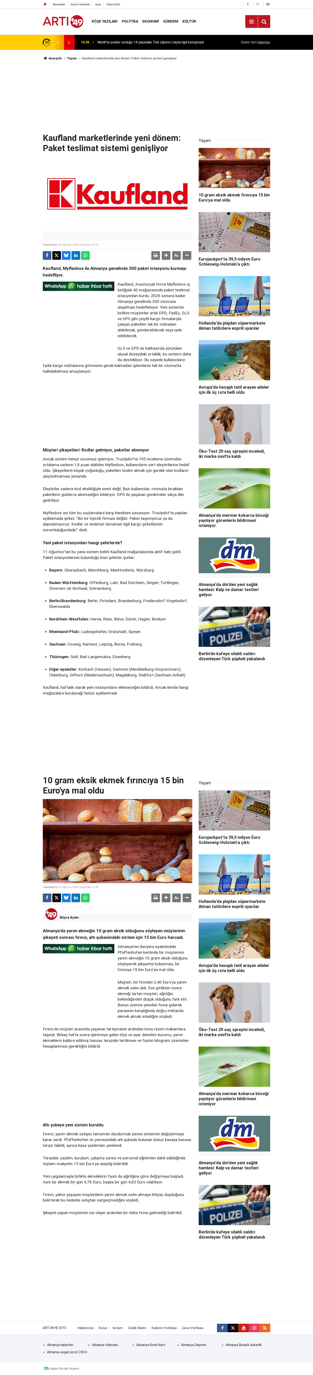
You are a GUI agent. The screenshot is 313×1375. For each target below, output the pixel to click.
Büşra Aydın (69, 917)
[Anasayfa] (45, 4)
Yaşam (72, 58)
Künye (103, 1328)
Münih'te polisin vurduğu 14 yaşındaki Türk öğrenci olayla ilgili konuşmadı (150, 42)
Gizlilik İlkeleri (137, 1328)
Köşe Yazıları (105, 21)
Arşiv (98, 4)
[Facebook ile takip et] (222, 1328)
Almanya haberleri (60, 1345)
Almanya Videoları (105, 1345)
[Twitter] (56, 255)
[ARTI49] (63, 21)
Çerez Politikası (193, 1328)
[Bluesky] (66, 255)
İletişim (118, 1328)
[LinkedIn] (76, 255)
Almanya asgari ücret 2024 (67, 1352)
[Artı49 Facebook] (247, 4)
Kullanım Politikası (164, 1328)
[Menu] (251, 22)
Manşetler (59, 4)
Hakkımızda (85, 1328)
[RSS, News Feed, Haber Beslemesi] (265, 1328)
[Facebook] (47, 255)
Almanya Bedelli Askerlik (243, 1345)
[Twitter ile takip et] (233, 1328)
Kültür (189, 21)
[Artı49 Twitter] (257, 4)
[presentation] (58, 42)
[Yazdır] (155, 255)
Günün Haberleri (80, 4)
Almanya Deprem (193, 1345)
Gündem (170, 21)
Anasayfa (55, 58)
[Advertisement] (156, 97)
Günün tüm (255, 42)
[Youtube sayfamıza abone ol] (243, 1328)
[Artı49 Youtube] (268, 4)
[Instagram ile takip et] (254, 1328)
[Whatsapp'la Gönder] (85, 255)
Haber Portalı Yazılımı (64, 1368)
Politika (130, 21)
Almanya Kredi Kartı (150, 1345)
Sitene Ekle (113, 4)
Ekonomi (150, 21)
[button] (166, 255)
